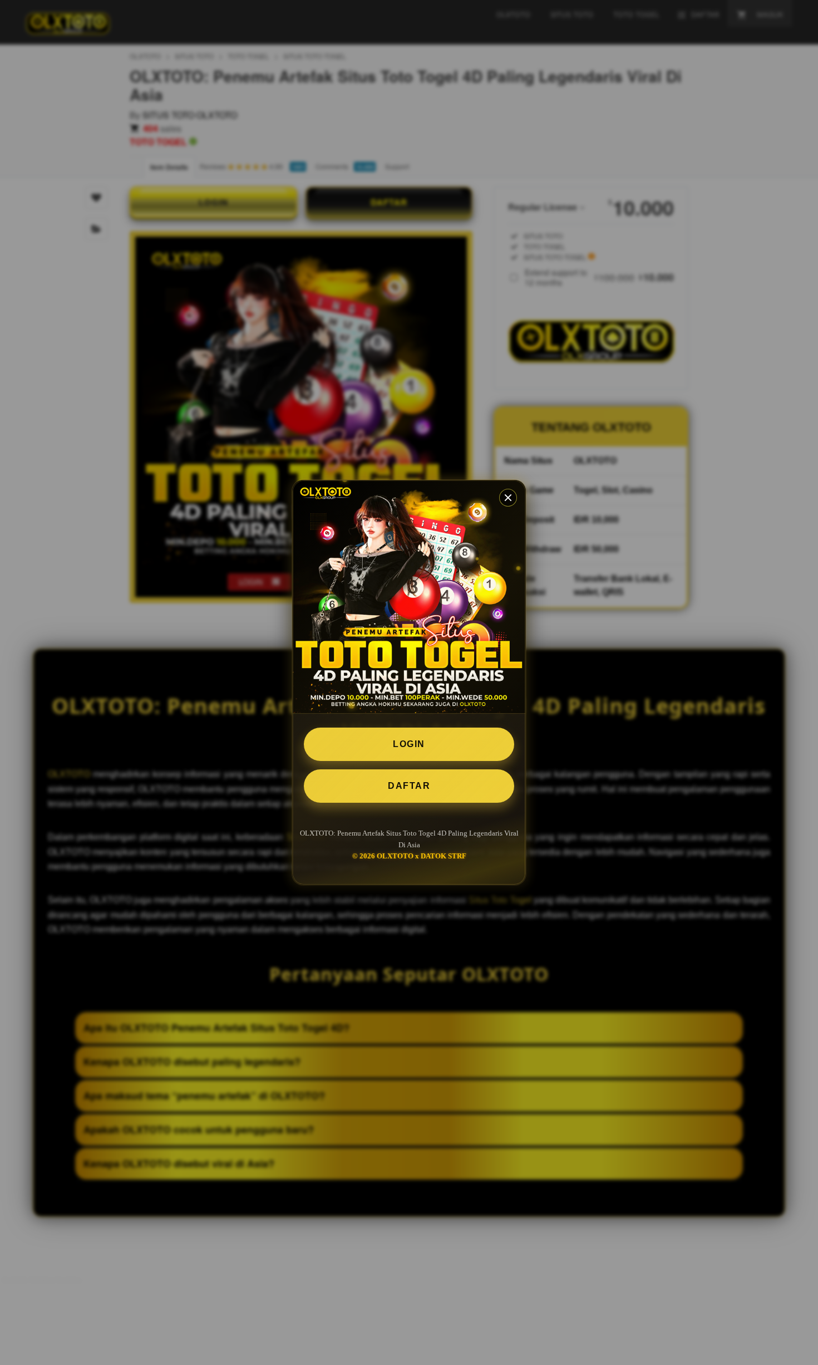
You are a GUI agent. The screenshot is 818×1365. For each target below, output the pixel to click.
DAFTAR (409, 785)
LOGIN (409, 744)
